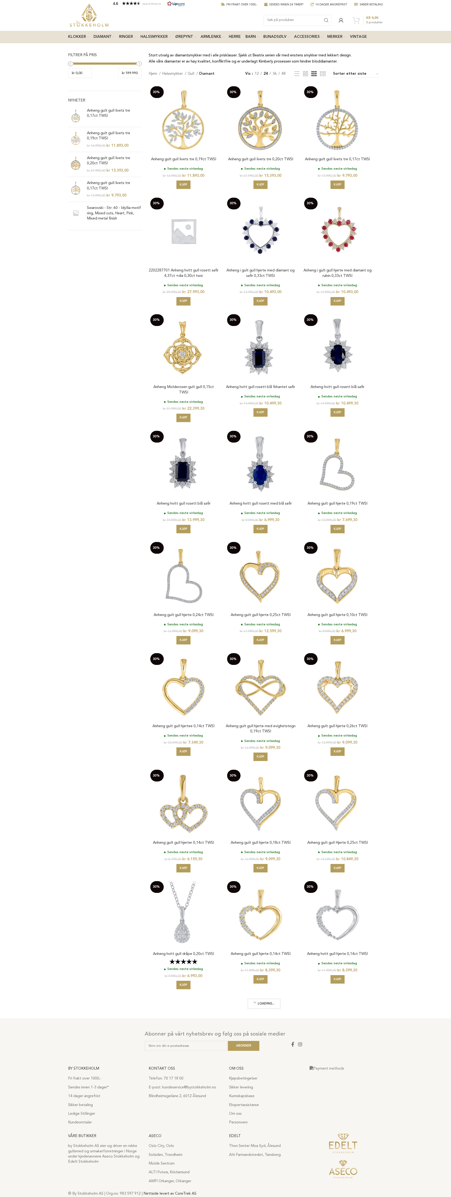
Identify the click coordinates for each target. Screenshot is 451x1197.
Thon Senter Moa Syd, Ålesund (255, 1146)
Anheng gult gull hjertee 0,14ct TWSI (183, 726)
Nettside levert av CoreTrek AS (170, 1194)
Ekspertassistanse (244, 1105)
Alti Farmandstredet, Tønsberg (255, 1155)
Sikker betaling (80, 1105)
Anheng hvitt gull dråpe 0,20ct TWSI (183, 954)
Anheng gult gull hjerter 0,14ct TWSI (183, 843)
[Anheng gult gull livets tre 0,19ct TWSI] (75, 139)
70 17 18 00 (173, 1078)
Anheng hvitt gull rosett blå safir (337, 387)
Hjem (153, 74)
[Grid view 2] (305, 74)
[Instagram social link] (300, 1044)
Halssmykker (173, 74)
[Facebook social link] (292, 1044)
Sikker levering (241, 1087)
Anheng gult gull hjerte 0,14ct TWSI (261, 954)
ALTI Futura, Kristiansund (169, 1172)
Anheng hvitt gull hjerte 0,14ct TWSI (337, 954)
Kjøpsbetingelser (243, 1078)
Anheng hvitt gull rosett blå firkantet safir (260, 387)
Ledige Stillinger (81, 1114)
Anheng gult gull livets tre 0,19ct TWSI (108, 135)
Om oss (235, 1114)
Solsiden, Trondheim (166, 1155)
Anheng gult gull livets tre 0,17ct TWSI (108, 113)
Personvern (238, 1122)
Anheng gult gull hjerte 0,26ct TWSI (337, 726)
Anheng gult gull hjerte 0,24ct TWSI (184, 615)
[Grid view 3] (314, 74)
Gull (191, 74)
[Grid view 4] (323, 74)
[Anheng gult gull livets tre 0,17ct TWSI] (75, 115)
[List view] (296, 74)
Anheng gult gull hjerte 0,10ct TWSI (337, 615)
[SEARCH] (326, 20)
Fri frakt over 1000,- (84, 1078)
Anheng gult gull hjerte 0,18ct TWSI (261, 843)
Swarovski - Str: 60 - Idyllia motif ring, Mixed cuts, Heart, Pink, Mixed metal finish (114, 213)
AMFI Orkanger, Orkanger (170, 1181)
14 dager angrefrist (84, 1096)
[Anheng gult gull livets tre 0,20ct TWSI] (75, 164)
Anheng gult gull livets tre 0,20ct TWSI (108, 160)
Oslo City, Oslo (161, 1146)
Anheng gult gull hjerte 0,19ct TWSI (337, 504)
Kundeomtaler (80, 1122)
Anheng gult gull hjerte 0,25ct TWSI (261, 615)
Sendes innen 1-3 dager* (88, 1087)
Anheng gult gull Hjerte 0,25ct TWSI (337, 843)
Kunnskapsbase (241, 1096)
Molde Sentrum (162, 1164)
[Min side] (341, 20)
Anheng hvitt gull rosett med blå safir (260, 504)
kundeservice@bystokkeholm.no (189, 1087)
